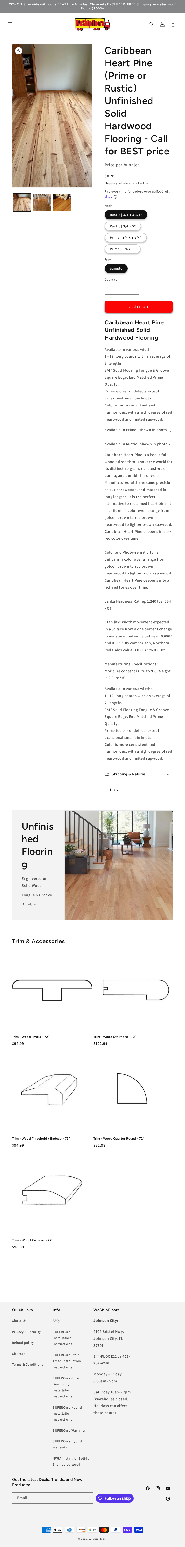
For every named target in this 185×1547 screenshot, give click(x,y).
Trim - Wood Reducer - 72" (32, 1240)
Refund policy (23, 1342)
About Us (19, 1320)
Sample (116, 268)
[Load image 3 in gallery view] (62, 202)
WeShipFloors (98, 1538)
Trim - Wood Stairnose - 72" (114, 1037)
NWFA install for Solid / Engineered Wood (71, 1461)
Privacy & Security (26, 1332)
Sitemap (18, 1353)
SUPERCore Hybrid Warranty (67, 1444)
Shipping (111, 183)
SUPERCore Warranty (69, 1430)
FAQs (56, 1320)
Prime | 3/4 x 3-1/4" (126, 237)
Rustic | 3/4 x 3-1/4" (126, 215)
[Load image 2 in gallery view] (42, 202)
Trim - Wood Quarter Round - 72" (118, 1138)
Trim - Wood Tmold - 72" (30, 1037)
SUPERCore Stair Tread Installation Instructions (67, 1361)
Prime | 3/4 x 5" (122, 249)
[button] (10, 24)
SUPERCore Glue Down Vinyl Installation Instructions (66, 1387)
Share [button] (114, 789)
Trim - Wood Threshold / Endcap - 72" (41, 1138)
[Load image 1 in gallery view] (22, 202)
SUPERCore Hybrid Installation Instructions (67, 1413)
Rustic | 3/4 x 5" (123, 226)
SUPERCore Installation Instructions (62, 1338)
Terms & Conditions (27, 1364)
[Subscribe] (88, 1498)
